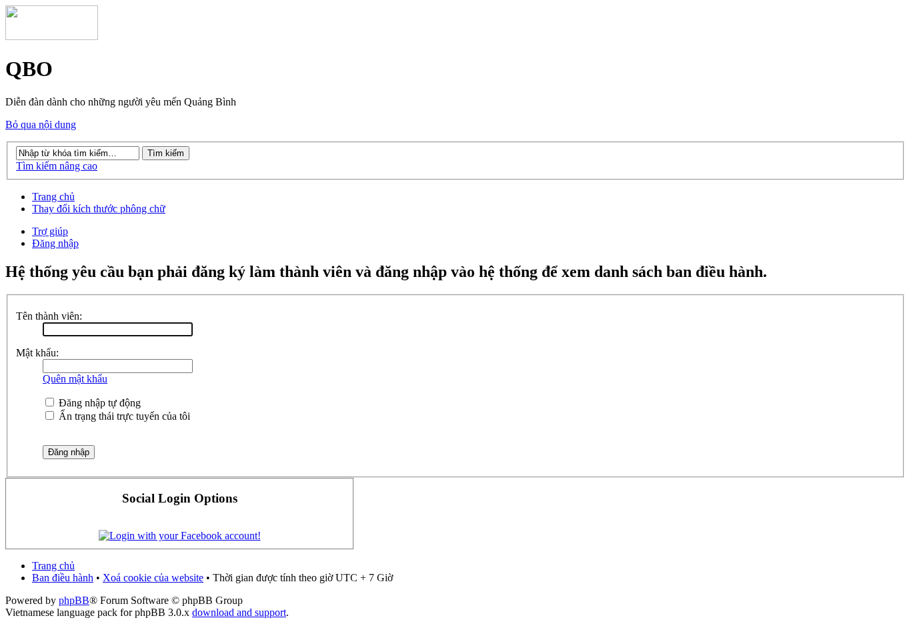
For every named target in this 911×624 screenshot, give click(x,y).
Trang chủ (53, 196)
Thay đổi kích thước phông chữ (98, 208)
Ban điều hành (62, 577)
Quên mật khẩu (75, 378)
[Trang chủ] (51, 36)
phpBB (74, 600)
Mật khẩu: (37, 352)
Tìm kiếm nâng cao (56, 166)
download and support (239, 612)
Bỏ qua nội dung (40, 124)
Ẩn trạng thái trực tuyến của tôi (123, 416)
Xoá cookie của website (153, 577)
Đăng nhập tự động (98, 402)
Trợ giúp (50, 231)
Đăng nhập (55, 243)
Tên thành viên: (49, 316)
